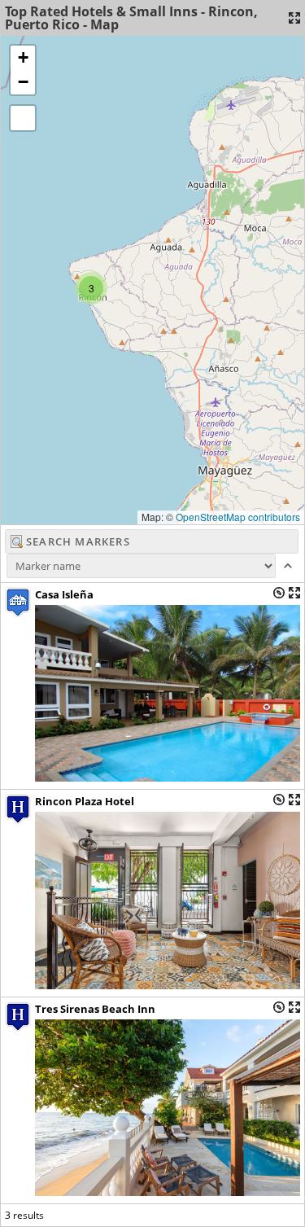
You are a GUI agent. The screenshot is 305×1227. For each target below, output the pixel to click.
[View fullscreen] (23, 118)
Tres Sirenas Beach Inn (95, 1008)
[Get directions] (279, 592)
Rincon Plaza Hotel (84, 801)
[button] (91, 288)
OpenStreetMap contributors (238, 517)
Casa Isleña (64, 594)
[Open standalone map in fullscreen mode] (294, 18)
